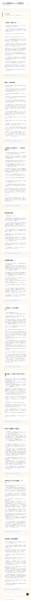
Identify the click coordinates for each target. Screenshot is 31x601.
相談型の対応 (15, 531)
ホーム (3, 9)
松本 (11, 300)
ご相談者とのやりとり (16, 140)
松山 (11, 75)
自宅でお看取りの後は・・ (13, 429)
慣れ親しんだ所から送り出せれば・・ (15, 374)
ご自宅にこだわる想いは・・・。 (12, 308)
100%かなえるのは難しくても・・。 (14, 481)
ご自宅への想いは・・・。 (13, 22)
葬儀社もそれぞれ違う (16, 473)
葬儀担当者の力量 (15, 366)
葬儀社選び (14, 300)
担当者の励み (9, 213)
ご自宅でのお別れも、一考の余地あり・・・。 (15, 149)
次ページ (27, 594)
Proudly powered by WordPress (9, 599)
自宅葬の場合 (9, 260)
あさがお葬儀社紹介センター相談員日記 (13, 3)
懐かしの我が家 (10, 82)
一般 (13, 75)
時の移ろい (14, 421)
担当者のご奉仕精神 (11, 539)
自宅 (16, 75)
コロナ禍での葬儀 (15, 205)
